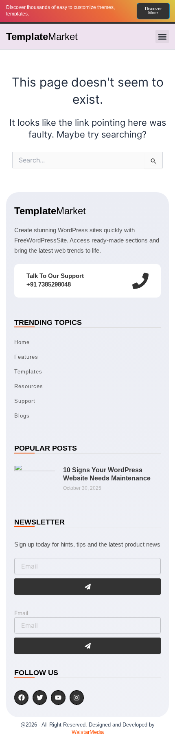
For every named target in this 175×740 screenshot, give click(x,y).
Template (42, 36)
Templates (28, 372)
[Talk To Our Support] (140, 281)
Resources (28, 386)
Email (21, 612)
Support (24, 401)
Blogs (22, 416)
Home (22, 342)
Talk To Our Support (55, 276)
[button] (162, 36)
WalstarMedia (88, 732)
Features (26, 357)
